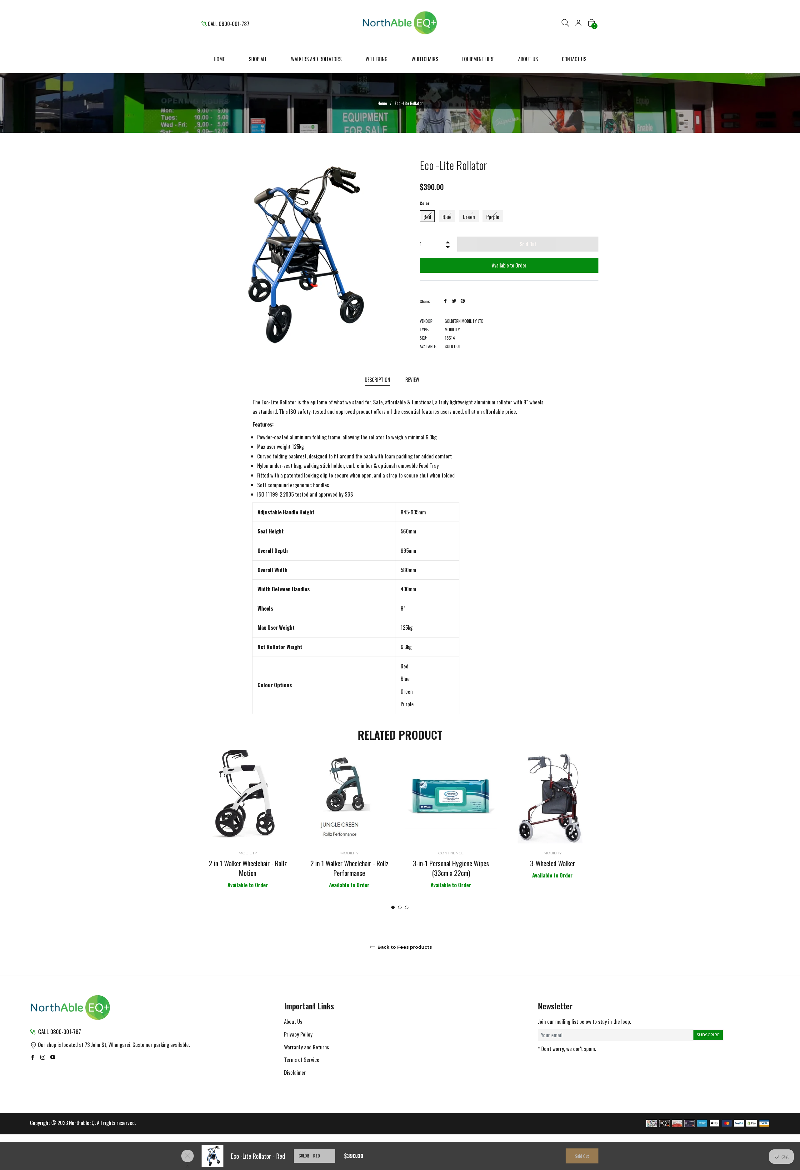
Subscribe (708, 1034)
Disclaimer (295, 1072)
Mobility (248, 853)
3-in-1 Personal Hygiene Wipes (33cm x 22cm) (451, 868)
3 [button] (406, 907)
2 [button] (400, 907)
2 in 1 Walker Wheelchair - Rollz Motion (248, 868)
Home (382, 103)
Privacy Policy (298, 1034)
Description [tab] (377, 379)
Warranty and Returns (306, 1047)
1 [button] (393, 907)
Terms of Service (301, 1059)
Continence (451, 853)
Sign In (578, 23)
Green (469, 217)
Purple (492, 217)
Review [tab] (413, 379)
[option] (247, 830)
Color (425, 203)
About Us (293, 1021)
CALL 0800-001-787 (228, 24)
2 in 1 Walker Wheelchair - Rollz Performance (349, 868)
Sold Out (582, 1155)
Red (427, 217)
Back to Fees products (404, 947)
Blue (447, 217)
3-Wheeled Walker (552, 863)
